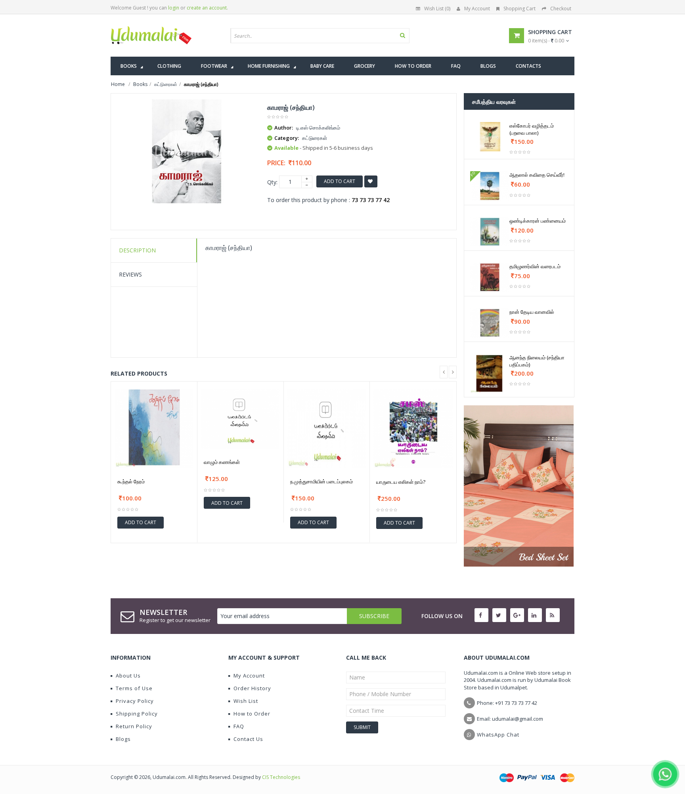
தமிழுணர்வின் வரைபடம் (535, 266)
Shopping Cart (519, 8)
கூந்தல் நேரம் (131, 481)
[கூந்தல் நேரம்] (154, 428)
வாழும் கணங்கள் (222, 462)
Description (137, 250)
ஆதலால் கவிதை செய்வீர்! (536, 174)
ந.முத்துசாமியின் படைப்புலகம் (321, 481)
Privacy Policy (135, 700)
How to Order (251, 713)
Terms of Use (134, 688)
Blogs (123, 738)
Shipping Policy (137, 713)
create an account (207, 7)
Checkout (560, 8)
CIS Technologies (281, 777)
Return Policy (134, 726)
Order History (252, 688)
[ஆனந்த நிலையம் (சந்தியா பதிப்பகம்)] (489, 373)
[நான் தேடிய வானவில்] (489, 323)
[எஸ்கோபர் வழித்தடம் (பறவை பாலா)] (489, 136)
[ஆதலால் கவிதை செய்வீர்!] (489, 185)
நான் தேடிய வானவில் (531, 311)
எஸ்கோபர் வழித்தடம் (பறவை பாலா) (531, 129)
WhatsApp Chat (498, 734)
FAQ (238, 726)
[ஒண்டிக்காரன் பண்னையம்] (489, 231)
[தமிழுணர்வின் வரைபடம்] (489, 277)
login (173, 7)
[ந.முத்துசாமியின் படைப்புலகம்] (326, 428)
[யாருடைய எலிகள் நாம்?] (413, 429)
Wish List (245, 700)
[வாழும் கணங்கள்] (240, 419)
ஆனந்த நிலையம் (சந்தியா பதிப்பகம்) (536, 361)
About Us (128, 675)
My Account (477, 8)
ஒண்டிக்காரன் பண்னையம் (537, 220)
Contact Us (248, 738)
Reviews (130, 274)
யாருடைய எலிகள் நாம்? (400, 481)
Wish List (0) (437, 8)
